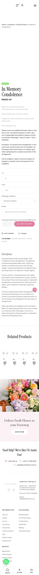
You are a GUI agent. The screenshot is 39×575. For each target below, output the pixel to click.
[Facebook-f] (9, 490)
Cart (31, 572)
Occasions (11, 25)
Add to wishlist (9, 233)
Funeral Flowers (21, 25)
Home (4, 25)
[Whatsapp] (6, 562)
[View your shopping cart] (17, 5)
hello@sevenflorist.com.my (27, 499)
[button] (35, 5)
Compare (24, 233)
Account (19, 572)
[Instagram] (13, 490)
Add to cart (26, 224)
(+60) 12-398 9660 (31, 493)
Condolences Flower (18, 238)
